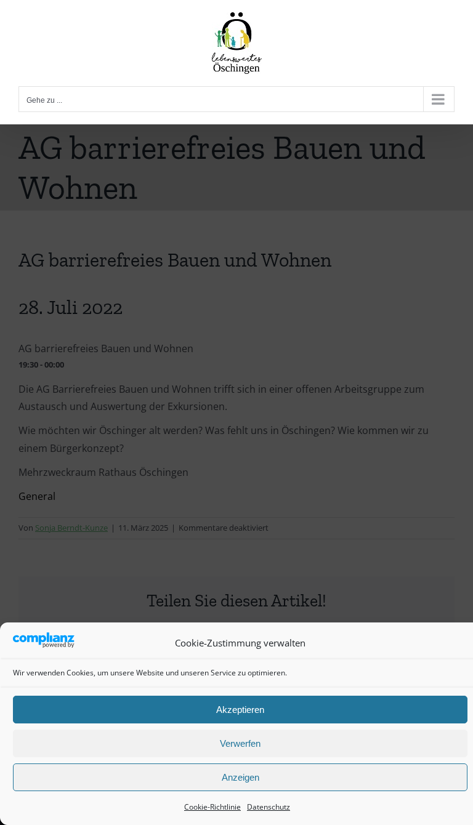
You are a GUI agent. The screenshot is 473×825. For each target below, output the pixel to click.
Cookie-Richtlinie (212, 807)
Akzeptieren (240, 709)
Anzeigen (240, 777)
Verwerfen (240, 743)
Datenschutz (268, 807)
